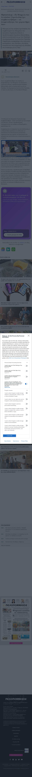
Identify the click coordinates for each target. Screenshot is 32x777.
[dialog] (16, 388)
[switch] (26, 366)
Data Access (16, 441)
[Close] (29, 336)
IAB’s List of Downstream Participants (18, 358)
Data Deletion (7, 441)
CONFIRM (9, 435)
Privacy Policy (24, 441)
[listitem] (16, 362)
